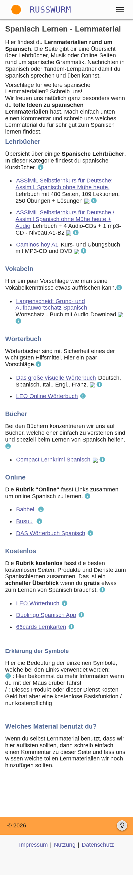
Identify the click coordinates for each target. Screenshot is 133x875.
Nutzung (65, 845)
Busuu (24, 521)
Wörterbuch (23, 338)
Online (15, 477)
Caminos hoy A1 (37, 244)
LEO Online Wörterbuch (47, 396)
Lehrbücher (22, 141)
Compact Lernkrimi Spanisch (53, 459)
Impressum (33, 845)
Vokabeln (19, 268)
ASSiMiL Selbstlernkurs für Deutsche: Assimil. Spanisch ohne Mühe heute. (64, 184)
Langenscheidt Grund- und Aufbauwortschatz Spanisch (51, 304)
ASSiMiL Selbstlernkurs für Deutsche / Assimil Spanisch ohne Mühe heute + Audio (64, 219)
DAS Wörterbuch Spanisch (50, 533)
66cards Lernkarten (41, 627)
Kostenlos (20, 550)
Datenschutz (98, 845)
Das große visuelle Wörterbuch (56, 378)
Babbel (25, 509)
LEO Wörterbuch (37, 603)
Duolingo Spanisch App (46, 615)
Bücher (16, 413)
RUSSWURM (50, 9)
